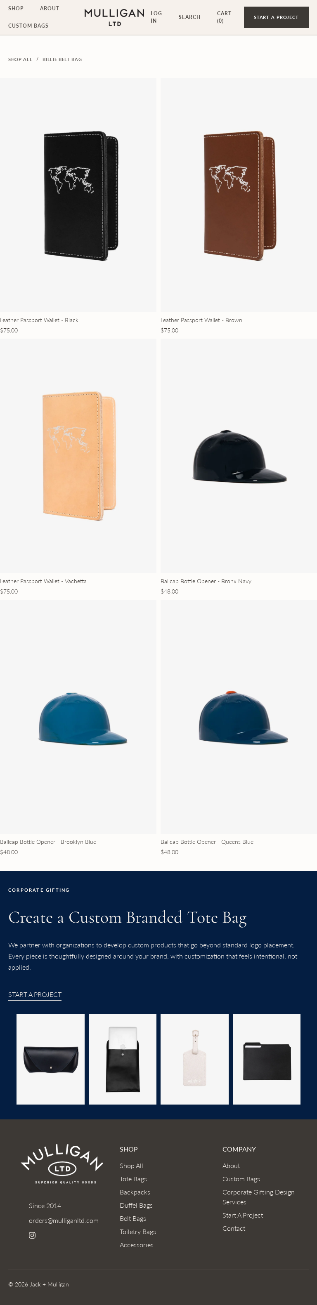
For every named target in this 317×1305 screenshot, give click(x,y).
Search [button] (190, 17)
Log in (156, 17)
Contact (233, 1228)
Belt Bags (133, 1218)
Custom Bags (28, 26)
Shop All (20, 59)
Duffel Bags (136, 1205)
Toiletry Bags (138, 1231)
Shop (16, 8)
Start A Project (35, 994)
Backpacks (135, 1192)
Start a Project (276, 17)
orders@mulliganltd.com (64, 1220)
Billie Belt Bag (62, 59)
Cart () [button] (224, 17)
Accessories (137, 1244)
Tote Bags (133, 1179)
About (49, 8)
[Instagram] (32, 1235)
